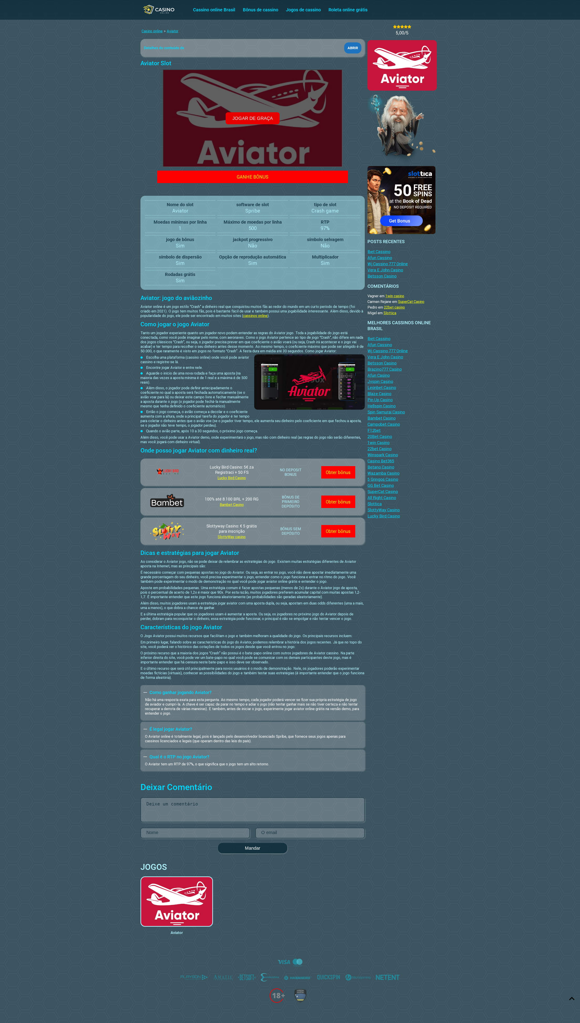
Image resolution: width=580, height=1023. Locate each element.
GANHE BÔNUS (252, 177)
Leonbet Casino (381, 387)
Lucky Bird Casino (232, 478)
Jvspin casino (380, 381)
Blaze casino (379, 393)
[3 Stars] (402, 27)
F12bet (374, 430)
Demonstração (176, 909)
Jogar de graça (252, 118)
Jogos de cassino (303, 9)
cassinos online (255, 315)
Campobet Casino (383, 424)
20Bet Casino (379, 436)
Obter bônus (338, 472)
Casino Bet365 (380, 461)
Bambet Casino (232, 504)
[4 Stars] (406, 27)
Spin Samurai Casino (386, 412)
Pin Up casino (380, 399)
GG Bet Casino (380, 485)
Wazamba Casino (383, 473)
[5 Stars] (409, 27)
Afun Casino (378, 375)
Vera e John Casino (385, 270)
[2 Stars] (398, 27)
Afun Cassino (379, 257)
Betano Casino (380, 467)
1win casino (394, 296)
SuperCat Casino (411, 301)
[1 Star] (395, 27)
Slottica (390, 313)
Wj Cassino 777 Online (387, 263)
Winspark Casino (382, 454)
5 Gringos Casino (382, 479)
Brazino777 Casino (384, 369)
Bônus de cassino (260, 9)
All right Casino (381, 497)
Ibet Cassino (378, 251)
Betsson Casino (381, 276)
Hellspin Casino (381, 406)
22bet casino (394, 307)
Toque (177, 897)
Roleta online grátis (348, 9)
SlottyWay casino (232, 536)
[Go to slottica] (401, 198)
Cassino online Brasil (214, 9)
